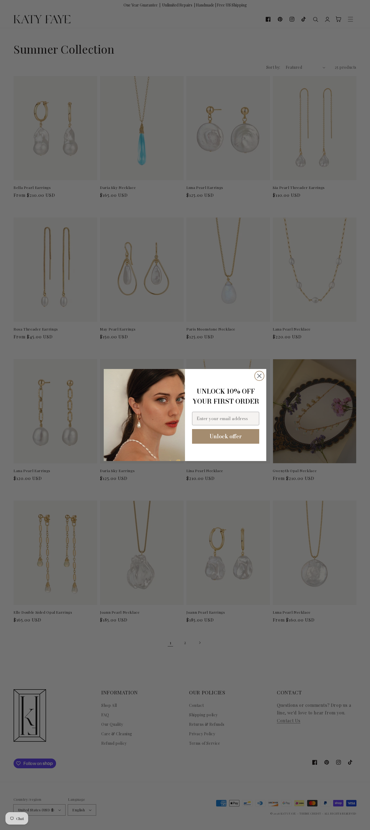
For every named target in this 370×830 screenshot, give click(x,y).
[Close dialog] (259, 376)
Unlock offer (226, 436)
